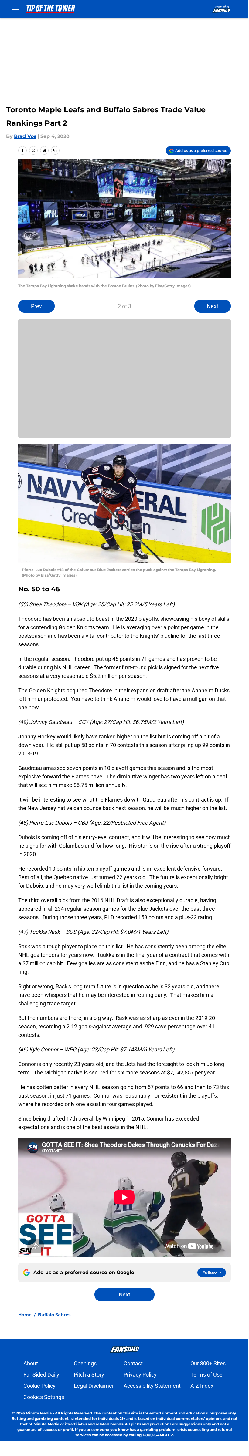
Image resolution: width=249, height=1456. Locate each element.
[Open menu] (15, 9)
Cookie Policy (39, 1386)
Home (25, 1314)
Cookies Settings (43, 1397)
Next (212, 306)
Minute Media (39, 1413)
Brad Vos (25, 136)
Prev (36, 306)
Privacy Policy (140, 1374)
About (30, 1363)
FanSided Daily (41, 1374)
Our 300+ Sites (208, 1363)
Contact (133, 1363)
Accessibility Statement (152, 1386)
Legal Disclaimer (94, 1386)
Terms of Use (206, 1374)
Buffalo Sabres (54, 1314)
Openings (85, 1363)
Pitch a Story (89, 1374)
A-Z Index (201, 1386)
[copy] (55, 150)
